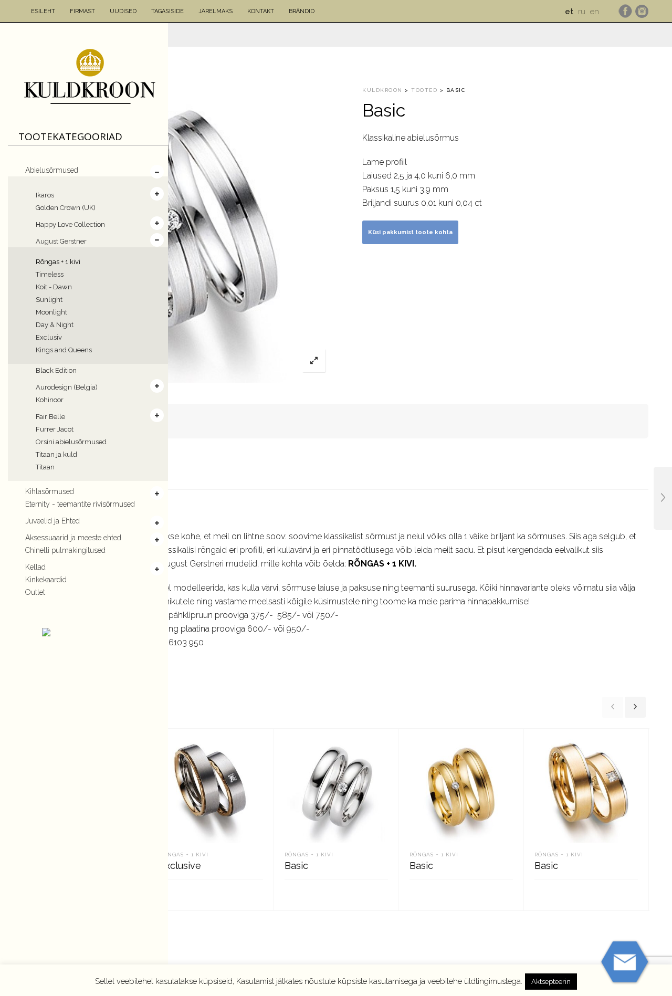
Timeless (50, 274)
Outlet (35, 592)
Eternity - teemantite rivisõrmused (80, 504)
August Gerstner (61, 241)
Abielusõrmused (51, 170)
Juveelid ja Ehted (52, 521)
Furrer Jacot (55, 429)
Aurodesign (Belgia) (67, 387)
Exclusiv (49, 337)
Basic (296, 865)
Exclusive (180, 865)
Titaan (45, 467)
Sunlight (49, 299)
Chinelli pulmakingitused (65, 550)
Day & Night (55, 325)
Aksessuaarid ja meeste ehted (73, 537)
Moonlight (51, 312)
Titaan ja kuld (56, 454)
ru (581, 11)
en (594, 11)
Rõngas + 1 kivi (58, 262)
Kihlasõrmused (49, 491)
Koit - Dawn (54, 287)
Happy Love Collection (70, 224)
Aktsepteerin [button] (551, 981)
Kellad (35, 567)
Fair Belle (50, 417)
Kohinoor (50, 400)
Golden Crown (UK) (66, 208)
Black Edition (56, 370)
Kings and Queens (64, 350)
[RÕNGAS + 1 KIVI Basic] (663, 498)
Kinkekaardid (46, 579)
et (569, 11)
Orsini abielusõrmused (71, 442)
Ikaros (45, 195)
